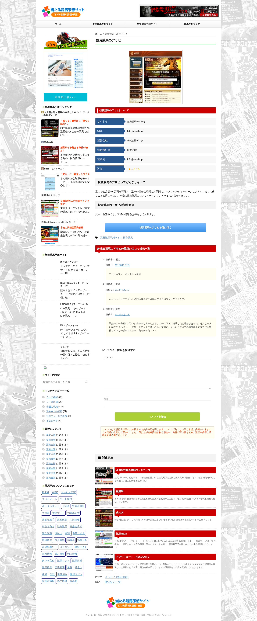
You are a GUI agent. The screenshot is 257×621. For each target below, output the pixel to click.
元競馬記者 (73, 512)
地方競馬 (62, 526)
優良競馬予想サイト (102, 24)
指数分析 (82, 540)
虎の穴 (119, 512)
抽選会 (71, 540)
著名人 (78, 567)
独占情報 (60, 553)
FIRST (45, 492)
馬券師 (73, 581)
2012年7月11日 (122, 290)
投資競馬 (128, 237)
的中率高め (48, 560)
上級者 (65, 506)
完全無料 (47, 533)
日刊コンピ (66, 547)
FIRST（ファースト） (55, 168)
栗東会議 (50, 435)
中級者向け (78, 506)
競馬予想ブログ (192, 24)
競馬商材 (77, 560)
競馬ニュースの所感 (56, 416)
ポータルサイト (50, 506)
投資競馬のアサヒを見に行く (156, 227)
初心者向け (48, 526)
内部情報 (75, 519)
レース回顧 (52, 402)
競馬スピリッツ (52, 195)
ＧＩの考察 (52, 397)
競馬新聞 (60, 567)
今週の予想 (52, 406)
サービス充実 (68, 492)
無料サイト (81, 547)
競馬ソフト (63, 560)
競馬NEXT (121, 533)
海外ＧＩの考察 (54, 411)
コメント (109, 357)
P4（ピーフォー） (69, 325)
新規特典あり (49, 547)
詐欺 (52, 574)
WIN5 (55, 492)
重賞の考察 (52, 420)
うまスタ (64, 346)
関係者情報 (48, 581)
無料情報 (47, 553)
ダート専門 (66, 499)
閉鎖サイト (76, 574)
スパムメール (49, 499)
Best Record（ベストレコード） (61, 222)
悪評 (67, 533)
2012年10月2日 (122, 265)
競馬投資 (47, 567)
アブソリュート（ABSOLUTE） (134, 556)
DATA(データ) (113, 581)
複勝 (44, 574)
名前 (106, 398)
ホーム (58, 24)
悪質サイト (79, 533)
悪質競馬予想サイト (147, 24)
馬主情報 (62, 581)
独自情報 (72, 553)
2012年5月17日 (122, 314)
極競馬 (119, 491)
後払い (58, 533)
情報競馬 (47, 540)
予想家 (45, 512)
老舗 (69, 567)
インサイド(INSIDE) (116, 577)
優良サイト (58, 512)
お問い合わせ (66, 97)
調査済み (62, 574)
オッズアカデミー (69, 262)
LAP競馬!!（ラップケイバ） (74, 304)
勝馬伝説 (48, 142)
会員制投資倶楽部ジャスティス (133, 470)
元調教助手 (48, 519)
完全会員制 (76, 526)
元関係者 (62, 519)
